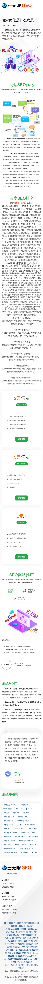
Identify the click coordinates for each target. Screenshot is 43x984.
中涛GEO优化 (16, 962)
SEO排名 (14, 926)
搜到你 (21, 941)
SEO (6, 923)
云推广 (30, 947)
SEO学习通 (28, 941)
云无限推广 (9, 944)
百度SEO (27, 923)
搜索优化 (24, 938)
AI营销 (16, 947)
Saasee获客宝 (31, 956)
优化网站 (29, 926)
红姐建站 (35, 965)
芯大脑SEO (27, 935)
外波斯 (20, 935)
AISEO (9, 956)
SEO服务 (20, 923)
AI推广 (20, 947)
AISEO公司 (26, 959)
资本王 (35, 953)
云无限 (23, 932)
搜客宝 (13, 938)
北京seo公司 (14, 950)
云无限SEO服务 (26, 962)
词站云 (7, 950)
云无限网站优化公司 (12, 965)
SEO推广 (12, 923)
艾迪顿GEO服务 (32, 950)
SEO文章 (27, 929)
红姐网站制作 (11, 932)
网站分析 (33, 932)
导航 (20, 968)
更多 (23, 968)
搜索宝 (18, 938)
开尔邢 (33, 935)
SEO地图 (20, 929)
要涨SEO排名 (18, 953)
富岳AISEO (10, 947)
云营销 (28, 944)
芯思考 (35, 938)
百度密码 (10, 935)
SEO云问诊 (9, 953)
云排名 (28, 932)
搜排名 (16, 941)
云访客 (34, 941)
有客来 (25, 953)
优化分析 (8, 938)
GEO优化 (22, 956)
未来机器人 (34, 944)
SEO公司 (22, 926)
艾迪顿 (25, 947)
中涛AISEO (10, 941)
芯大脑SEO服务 (16, 959)
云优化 (30, 953)
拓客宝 (23, 944)
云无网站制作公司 (25, 965)
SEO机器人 (23, 950)
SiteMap (34, 929)
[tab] (12, 591)
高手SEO (7, 959)
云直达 (8, 929)
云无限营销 (17, 944)
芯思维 (18, 932)
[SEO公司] (17, 5)
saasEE (14, 929)
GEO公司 (15, 956)
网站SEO (35, 923)
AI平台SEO (34, 959)
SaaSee (30, 938)
